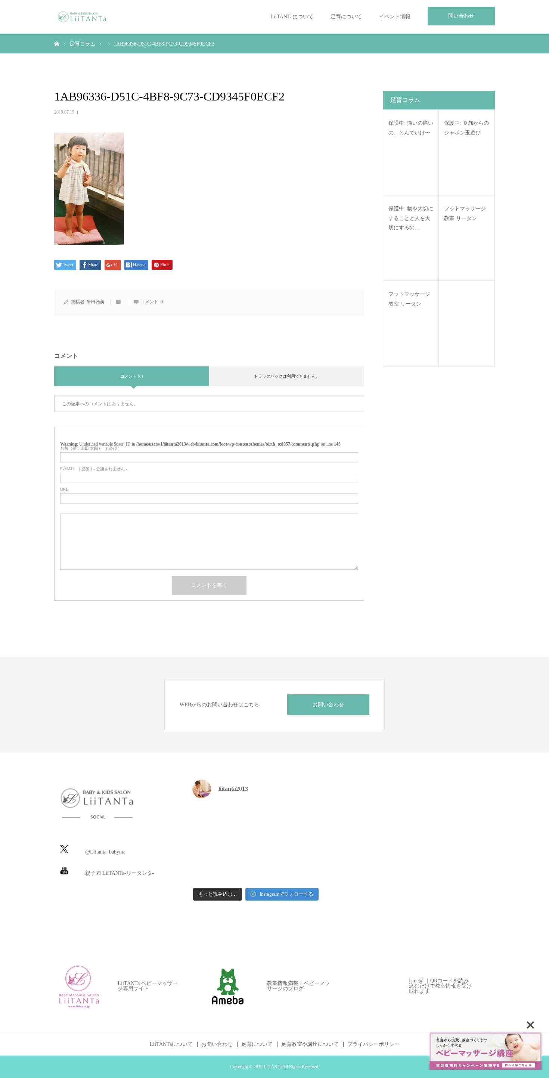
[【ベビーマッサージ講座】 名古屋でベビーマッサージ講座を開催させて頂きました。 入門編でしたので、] (256, 870)
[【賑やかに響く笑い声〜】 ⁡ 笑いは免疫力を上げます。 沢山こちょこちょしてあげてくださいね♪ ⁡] (256, 818)
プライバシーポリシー (373, 1044)
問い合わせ (461, 16)
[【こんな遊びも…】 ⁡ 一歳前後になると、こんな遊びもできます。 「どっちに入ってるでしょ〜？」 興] (212, 870)
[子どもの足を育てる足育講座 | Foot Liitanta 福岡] (82, 17)
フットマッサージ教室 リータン (465, 213)
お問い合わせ (328, 704)
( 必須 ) (90, 448)
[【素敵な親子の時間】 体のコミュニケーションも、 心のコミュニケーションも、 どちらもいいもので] (212, 844)
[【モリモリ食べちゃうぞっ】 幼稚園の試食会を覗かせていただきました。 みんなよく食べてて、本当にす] (212, 818)
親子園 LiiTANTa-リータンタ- (119, 873)
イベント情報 (394, 16)
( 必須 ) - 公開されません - (93, 469)
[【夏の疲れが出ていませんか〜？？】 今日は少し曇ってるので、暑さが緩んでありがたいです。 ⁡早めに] (299, 844)
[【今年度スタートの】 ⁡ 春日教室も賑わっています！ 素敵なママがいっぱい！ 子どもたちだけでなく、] (256, 844)
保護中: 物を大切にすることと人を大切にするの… (410, 218)
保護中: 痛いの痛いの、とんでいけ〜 (410, 127)
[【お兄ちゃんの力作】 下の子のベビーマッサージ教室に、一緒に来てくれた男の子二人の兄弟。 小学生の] (299, 818)
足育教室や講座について (310, 1044)
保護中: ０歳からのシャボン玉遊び (466, 127)
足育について (346, 16)
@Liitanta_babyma (105, 852)
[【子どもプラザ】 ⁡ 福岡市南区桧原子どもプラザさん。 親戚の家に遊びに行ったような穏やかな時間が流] (299, 870)
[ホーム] (56, 43)
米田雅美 (96, 301)
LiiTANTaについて (291, 16)
